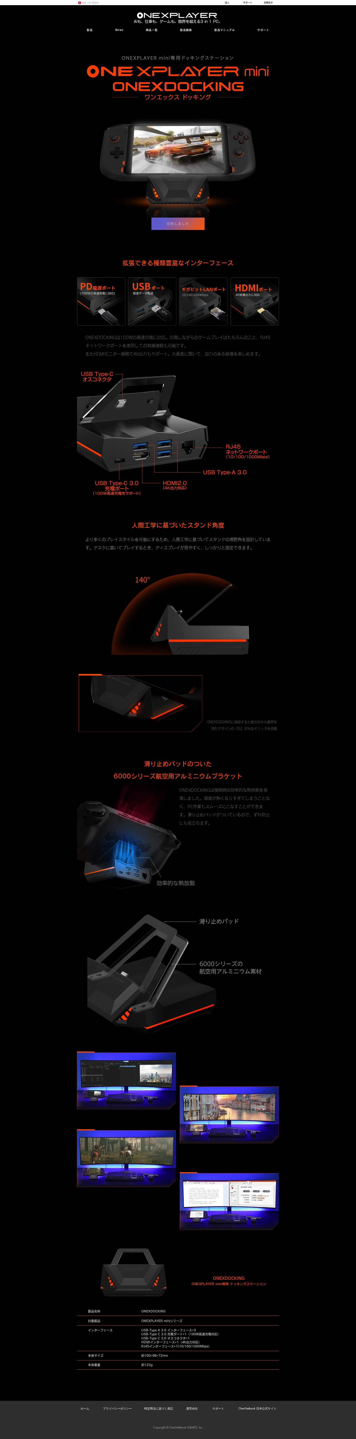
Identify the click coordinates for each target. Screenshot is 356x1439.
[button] (90, 30)
